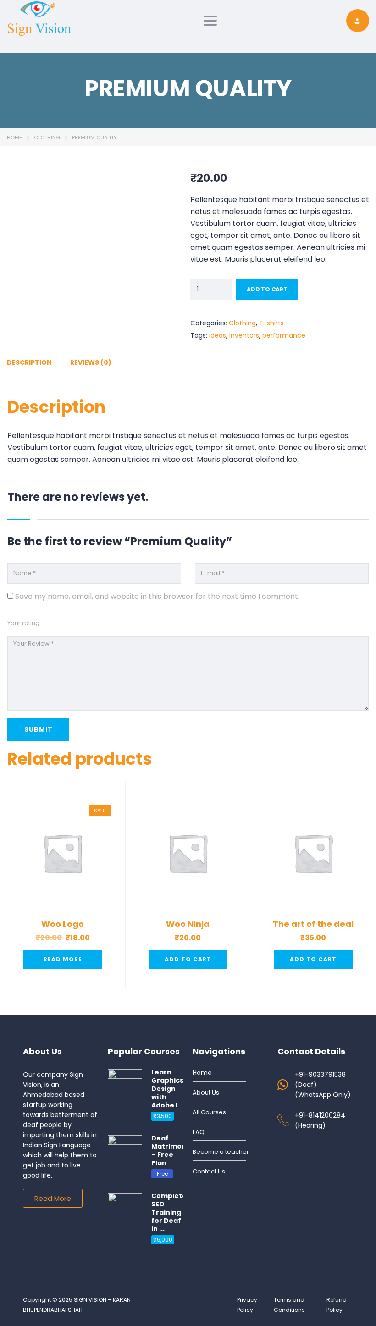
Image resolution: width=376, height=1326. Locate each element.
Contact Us (209, 1171)
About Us (206, 1092)
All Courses (209, 1112)
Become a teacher (221, 1151)
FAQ (199, 1132)
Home (14, 137)
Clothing (47, 137)
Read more (63, 959)
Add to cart (267, 289)
